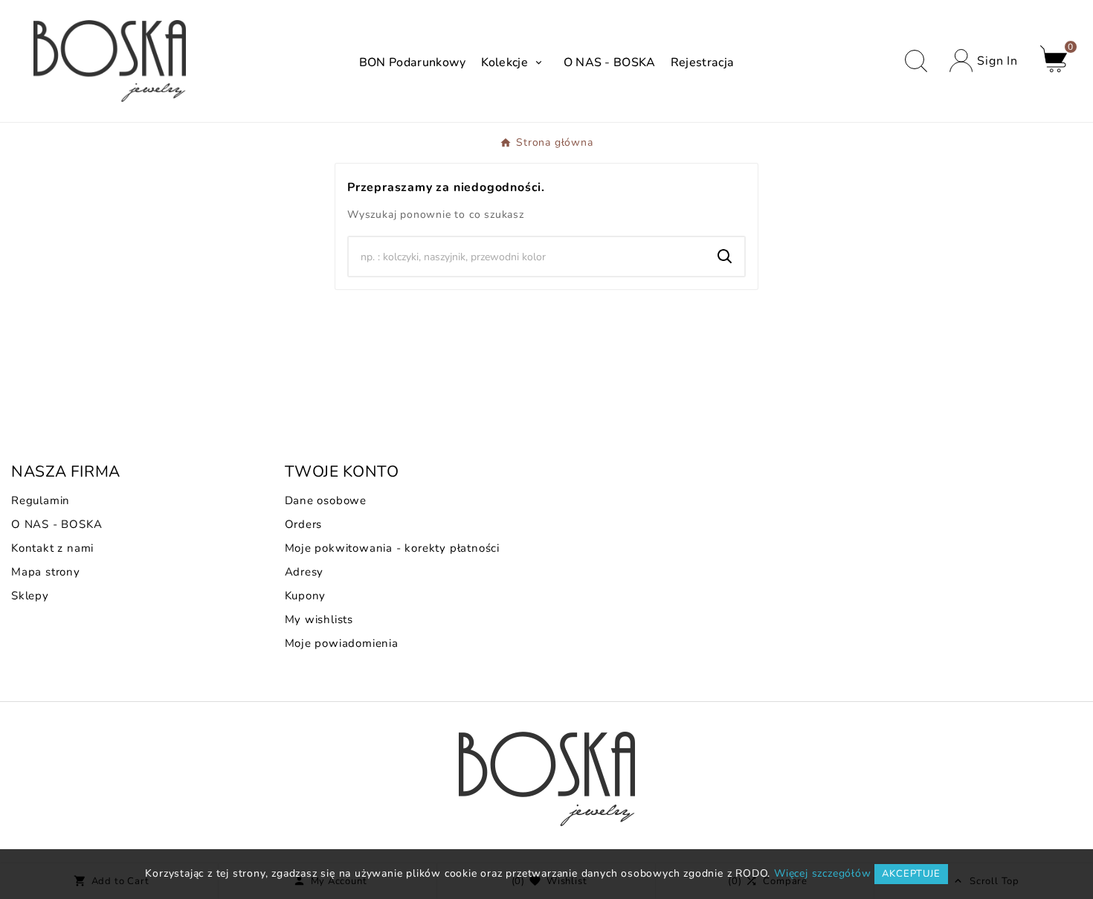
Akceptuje (911, 873)
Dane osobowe (326, 500)
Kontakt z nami (52, 548)
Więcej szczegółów (822, 873)
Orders (304, 524)
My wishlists (319, 619)
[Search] (725, 256)
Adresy (304, 571)
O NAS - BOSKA (56, 524)
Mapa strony (45, 571)
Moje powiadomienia (342, 643)
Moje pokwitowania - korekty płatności (392, 548)
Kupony (305, 595)
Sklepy (30, 595)
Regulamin (40, 500)
